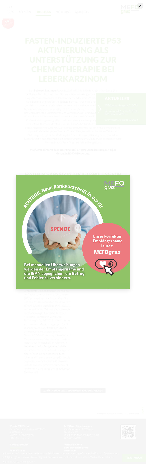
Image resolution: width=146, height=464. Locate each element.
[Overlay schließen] (140, 6)
